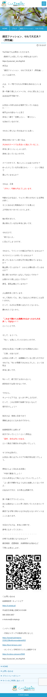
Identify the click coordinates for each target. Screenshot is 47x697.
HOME (5, 666)
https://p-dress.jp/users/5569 (13, 654)
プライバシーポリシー (11, 676)
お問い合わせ (7, 671)
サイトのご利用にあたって (13, 681)
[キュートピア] (13, 3)
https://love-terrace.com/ (12, 645)
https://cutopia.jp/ (9, 606)
